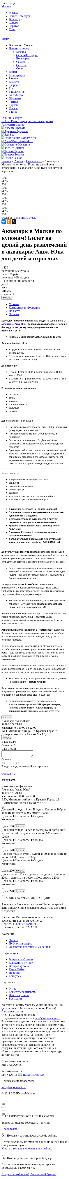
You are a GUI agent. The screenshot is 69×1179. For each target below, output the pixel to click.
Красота (14, 81)
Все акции (15, 998)
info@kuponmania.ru (47, 1018)
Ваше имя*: (8, 741)
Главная (6, 161)
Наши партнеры (19, 995)
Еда (11, 88)
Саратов (14, 26)
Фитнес (13, 101)
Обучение (15, 98)
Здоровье (14, 85)
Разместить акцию (12, 124)
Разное (13, 111)
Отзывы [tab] (14, 314)
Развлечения (16, 91)
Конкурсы (15, 976)
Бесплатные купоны (40, 121)
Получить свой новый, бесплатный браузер (28, 1174)
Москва (13, 12)
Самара (13, 22)
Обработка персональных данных (30, 946)
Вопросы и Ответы (21, 959)
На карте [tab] (14, 310)
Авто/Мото (16, 95)
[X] (14, 221)
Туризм (13, 105)
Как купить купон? (21, 962)
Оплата (13, 940)
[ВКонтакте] (3, 221)
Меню (5, 38)
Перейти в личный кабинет (18, 923)
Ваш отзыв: (8, 748)
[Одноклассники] (9, 221)
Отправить (8, 773)
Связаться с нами (12, 1011)
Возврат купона (19, 966)
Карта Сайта (16, 969)
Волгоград (15, 19)
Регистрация (17, 75)
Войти (13, 71)
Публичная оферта (20, 943)
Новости (14, 972)
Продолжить (9, 1128)
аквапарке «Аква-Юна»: (14, 324)
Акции (18, 161)
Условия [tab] (14, 304)
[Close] (2, 807)
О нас (12, 988)
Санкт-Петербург (20, 16)
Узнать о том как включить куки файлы (26, 1148)
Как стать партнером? (22, 991)
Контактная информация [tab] (24, 307)
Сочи (12, 29)
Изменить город (19, 48)
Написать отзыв (26, 217)
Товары (13, 108)
